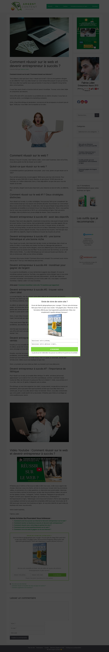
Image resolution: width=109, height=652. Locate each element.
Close (80, 297)
